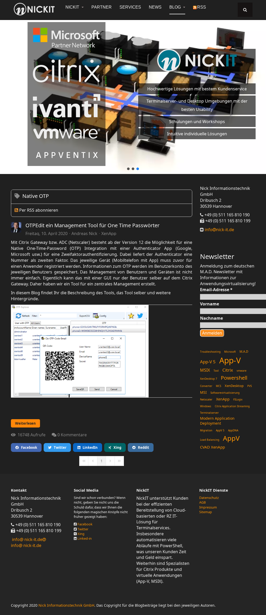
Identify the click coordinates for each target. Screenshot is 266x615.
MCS (218, 386)
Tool (216, 370)
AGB (202, 502)
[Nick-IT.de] (34, 9)
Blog (175, 7)
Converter (206, 386)
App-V (230, 360)
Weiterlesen (25, 423)
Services (130, 7)
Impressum (208, 507)
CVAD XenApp (212, 447)
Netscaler (206, 399)
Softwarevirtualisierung (225, 393)
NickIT (72, 7)
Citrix (227, 370)
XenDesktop (234, 385)
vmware (242, 370)
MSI (203, 392)
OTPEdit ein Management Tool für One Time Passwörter (92, 225)
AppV (231, 438)
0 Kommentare (72, 435)
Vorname (209, 304)
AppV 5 (220, 430)
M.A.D (244, 351)
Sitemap (205, 512)
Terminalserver (209, 413)
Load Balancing (209, 440)
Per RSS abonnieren (38, 210)
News (155, 7)
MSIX (205, 370)
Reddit (142, 447)
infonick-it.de (219, 229)
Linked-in (84, 538)
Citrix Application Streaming (232, 406)
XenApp (108, 233)
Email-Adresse (216, 289)
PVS (249, 386)
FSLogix (237, 399)
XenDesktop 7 (208, 378)
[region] (133, 94)
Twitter (58, 447)
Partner (101, 7)
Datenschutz (209, 497)
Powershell (234, 377)
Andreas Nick (84, 233)
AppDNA (233, 430)
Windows (205, 406)
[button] (128, 169)
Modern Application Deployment (217, 421)
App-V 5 (208, 362)
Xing (116, 447)
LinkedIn (89, 447)
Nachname (211, 318)
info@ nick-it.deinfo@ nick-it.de (26, 542)
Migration (206, 430)
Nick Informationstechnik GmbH (66, 605)
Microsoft (230, 351)
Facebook (28, 447)
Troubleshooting (210, 351)
